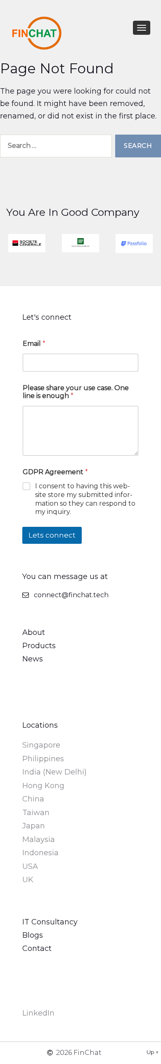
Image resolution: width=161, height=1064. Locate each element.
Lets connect (52, 535)
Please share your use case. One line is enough (76, 392)
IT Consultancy (50, 921)
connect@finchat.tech (71, 595)
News (32, 658)
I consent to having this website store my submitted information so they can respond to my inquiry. (85, 499)
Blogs (32, 935)
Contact (37, 948)
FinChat (87, 1053)
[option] (26, 243)
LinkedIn (38, 1013)
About (33, 632)
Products (39, 645)
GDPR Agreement (55, 472)
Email (34, 343)
